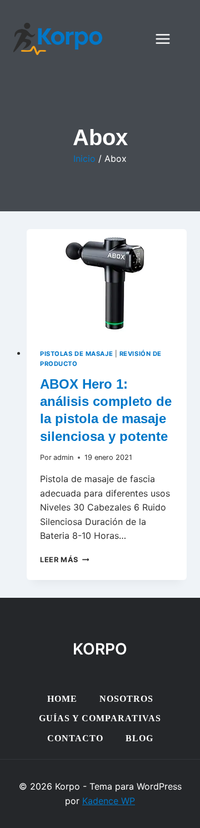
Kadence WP (108, 800)
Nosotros (126, 698)
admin (63, 457)
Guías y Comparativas (100, 718)
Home (62, 698)
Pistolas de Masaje (76, 354)
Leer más (64, 560)
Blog (139, 738)
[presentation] (107, 282)
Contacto (75, 738)
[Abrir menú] (168, 38)
